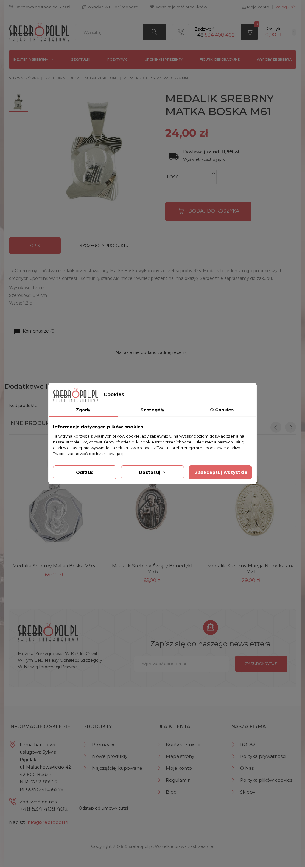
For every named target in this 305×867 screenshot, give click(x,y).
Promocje (103, 744)
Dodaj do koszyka (213, 211)
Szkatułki (80, 59)
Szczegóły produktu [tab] (104, 245)
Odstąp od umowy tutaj (103, 808)
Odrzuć (85, 472)
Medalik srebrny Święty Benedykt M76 (152, 568)
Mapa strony (180, 756)
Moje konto (179, 768)
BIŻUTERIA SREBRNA (30, 59)
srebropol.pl (141, 846)
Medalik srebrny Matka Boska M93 (54, 566)
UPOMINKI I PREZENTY (164, 59)
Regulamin (178, 780)
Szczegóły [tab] (152, 410)
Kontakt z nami (183, 744)
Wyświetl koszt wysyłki (204, 159)
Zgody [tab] (83, 410)
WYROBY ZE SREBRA (274, 59)
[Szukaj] (154, 32)
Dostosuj (150, 472)
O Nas (247, 768)
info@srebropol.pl (47, 822)
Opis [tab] (35, 245)
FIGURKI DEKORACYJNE (220, 59)
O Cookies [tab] (222, 410)
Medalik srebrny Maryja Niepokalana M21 (251, 568)
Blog (171, 792)
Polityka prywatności (263, 756)
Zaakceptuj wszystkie (221, 472)
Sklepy (247, 792)
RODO (247, 744)
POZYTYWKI (117, 59)
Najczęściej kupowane (117, 768)
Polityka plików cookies (266, 780)
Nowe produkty (109, 756)
